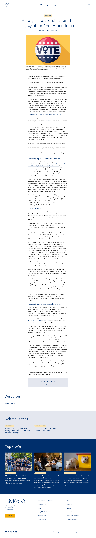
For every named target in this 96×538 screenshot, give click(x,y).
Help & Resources (42, 515)
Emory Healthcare (42, 504)
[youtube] (13, 532)
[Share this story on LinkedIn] (48, 381)
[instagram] (11, 532)
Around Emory (48, 15)
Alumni (68, 500)
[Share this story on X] (44, 381)
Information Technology (73, 515)
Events (39, 508)
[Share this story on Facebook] (41, 381)
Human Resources (71, 512)
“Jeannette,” (48, 120)
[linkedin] (16, 532)
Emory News (48, 5)
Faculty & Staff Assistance (44, 512)
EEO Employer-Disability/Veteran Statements (81, 531)
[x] (8, 532)
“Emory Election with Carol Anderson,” (39, 320)
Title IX (69, 531)
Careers (69, 508)
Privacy (65, 531)
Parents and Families (72, 519)
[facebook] (6, 532)
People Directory (42, 519)
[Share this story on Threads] (51, 381)
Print (48, 384)
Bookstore (69, 504)
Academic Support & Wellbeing (45, 500)
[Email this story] (54, 381)
